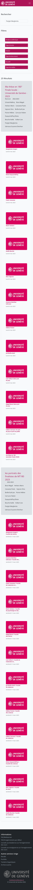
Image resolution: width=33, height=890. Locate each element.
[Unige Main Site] (8, 3)
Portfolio (4, 859)
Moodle (3, 857)
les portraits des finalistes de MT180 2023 (14, 476)
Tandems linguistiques (8, 862)
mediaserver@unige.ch (16, 880)
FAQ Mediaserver (6, 837)
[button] (16, 39)
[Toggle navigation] (29, 3)
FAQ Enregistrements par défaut (11, 840)
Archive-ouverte (6, 865)
